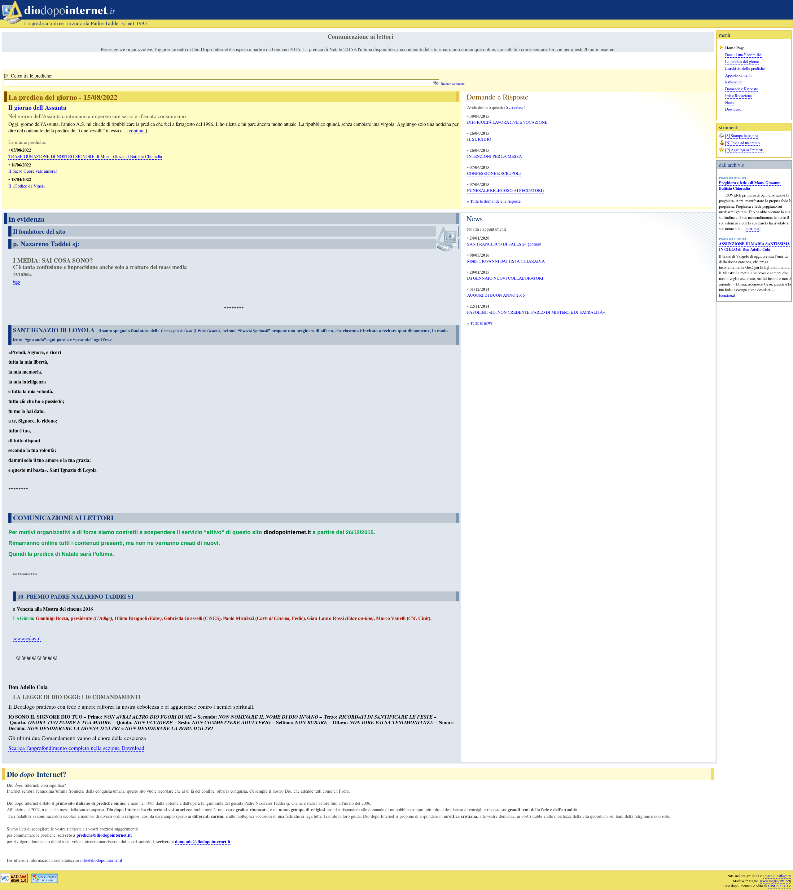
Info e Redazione (738, 95)
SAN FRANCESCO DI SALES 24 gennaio (504, 244)
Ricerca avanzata (453, 83)
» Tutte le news (480, 323)
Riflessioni (734, 82)
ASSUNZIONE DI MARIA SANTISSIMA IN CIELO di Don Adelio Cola (754, 246)
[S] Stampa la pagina (741, 135)
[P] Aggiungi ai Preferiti (744, 150)
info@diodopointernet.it (101, 860)
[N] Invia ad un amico (742, 142)
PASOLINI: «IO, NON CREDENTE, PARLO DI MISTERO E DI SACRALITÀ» (536, 312)
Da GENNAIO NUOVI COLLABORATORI (505, 278)
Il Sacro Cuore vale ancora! (32, 171)
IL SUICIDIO (479, 139)
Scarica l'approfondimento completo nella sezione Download (76, 747)
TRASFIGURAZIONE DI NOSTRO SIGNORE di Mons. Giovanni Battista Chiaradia (85, 156)
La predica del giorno (742, 61)
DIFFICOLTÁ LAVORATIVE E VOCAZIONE (507, 122)
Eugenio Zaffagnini (777, 875)
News (729, 102)
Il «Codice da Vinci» (26, 186)
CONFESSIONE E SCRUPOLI (494, 173)
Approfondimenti (738, 75)
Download (733, 109)
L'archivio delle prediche (745, 68)
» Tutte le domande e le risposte (494, 201)
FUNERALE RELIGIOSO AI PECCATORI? (505, 190)
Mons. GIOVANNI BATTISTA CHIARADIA (506, 261)
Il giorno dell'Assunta (37, 107)
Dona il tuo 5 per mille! (743, 54)
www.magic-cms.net (775, 880)
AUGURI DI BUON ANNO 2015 (496, 295)
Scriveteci (515, 107)
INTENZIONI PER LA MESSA (494, 156)
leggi (16, 281)
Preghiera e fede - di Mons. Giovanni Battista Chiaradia (750, 185)
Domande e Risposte (741, 88)
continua (752, 228)
